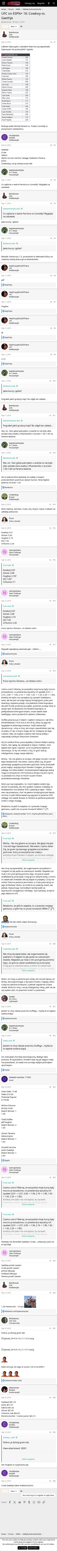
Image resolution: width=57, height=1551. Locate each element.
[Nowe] (48, 3)
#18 (54, 671)
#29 (54, 1432)
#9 (55, 354)
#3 (55, 180)
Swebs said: (7, 1040)
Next (13, 26)
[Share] (51, 42)
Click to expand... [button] (28, 860)
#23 (54, 1087)
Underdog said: (9, 949)
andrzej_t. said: (9, 1437)
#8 (55, 328)
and (16, 1311)
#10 (54, 381)
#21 (54, 1006)
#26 (54, 1293)
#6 (55, 275)
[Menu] (4, 3)
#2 (55, 145)
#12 (54, 453)
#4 (55, 203)
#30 (54, 1481)
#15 (54, 560)
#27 (54, 1328)
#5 (55, 238)
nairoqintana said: (10, 676)
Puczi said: (7, 565)
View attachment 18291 (15, 1448)
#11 (54, 415)
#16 (54, 601)
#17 (54, 644)
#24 (54, 1177)
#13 (54, 504)
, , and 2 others (27, 815)
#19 (54, 833)
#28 (54, 1397)
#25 (54, 1261)
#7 (55, 302)
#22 (54, 1035)
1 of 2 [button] (5, 26)
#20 (54, 944)
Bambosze (7, 22)
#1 (55, 42)
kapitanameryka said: (11, 208)
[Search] (53, 3)
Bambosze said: (9, 243)
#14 (54, 528)
